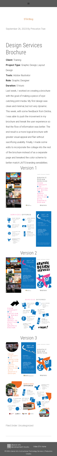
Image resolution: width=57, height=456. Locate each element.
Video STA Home (39, 447)
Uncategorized (25, 425)
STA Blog (28, 19)
